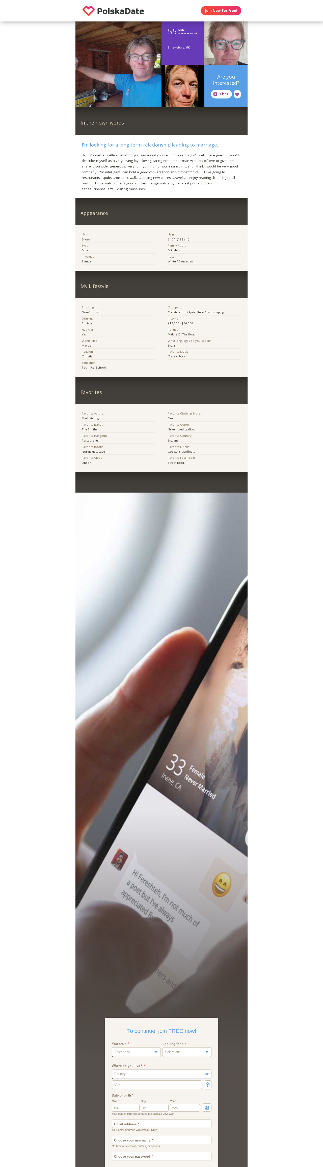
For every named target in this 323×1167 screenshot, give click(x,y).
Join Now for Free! (221, 10)
